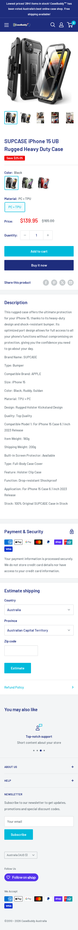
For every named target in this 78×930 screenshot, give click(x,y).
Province (10, 621)
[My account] (61, 24)
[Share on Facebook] (46, 282)
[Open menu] (6, 25)
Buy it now (39, 265)
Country (10, 600)
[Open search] (52, 24)
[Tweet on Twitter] (62, 282)
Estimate (17, 668)
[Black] (11, 183)
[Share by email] (71, 282)
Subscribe (18, 834)
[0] (70, 24)
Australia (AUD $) (17, 855)
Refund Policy (14, 687)
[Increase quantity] (47, 235)
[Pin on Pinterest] (54, 282)
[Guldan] (27, 183)
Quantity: (11, 235)
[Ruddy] (43, 183)
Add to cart (39, 251)
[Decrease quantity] (24, 235)
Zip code (10, 641)
